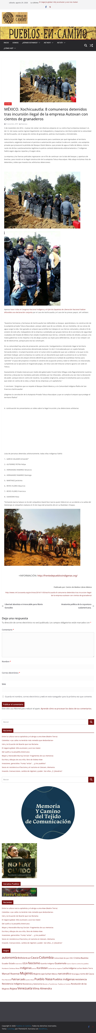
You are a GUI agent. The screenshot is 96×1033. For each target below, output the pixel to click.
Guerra (69, 963)
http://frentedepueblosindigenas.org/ (57, 575)
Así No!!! (47, 42)
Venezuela (24, 988)
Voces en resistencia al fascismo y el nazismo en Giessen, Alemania (28, 767)
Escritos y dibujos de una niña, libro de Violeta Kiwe (22, 759)
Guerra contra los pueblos (80, 964)
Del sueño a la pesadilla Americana (16, 752)
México (54, 974)
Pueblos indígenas (64, 979)
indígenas (25, 968)
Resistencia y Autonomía (32, 984)
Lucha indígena (69, 968)
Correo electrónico (11, 673)
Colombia (46, 957)
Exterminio (18, 963)
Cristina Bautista (81, 958)
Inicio (6, 42)
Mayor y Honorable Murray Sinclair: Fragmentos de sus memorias (27, 756)
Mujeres (26, 973)
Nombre (6, 661)
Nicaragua (76, 974)
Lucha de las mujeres (55, 968)
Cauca (35, 957)
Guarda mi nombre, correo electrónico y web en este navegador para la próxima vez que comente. (48, 696)
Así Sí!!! (60, 42)
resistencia (81, 979)
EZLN (25, 963)
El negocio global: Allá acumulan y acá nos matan (58, 3)
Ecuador (5, 963)
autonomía (9, 957)
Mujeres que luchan (42, 973)
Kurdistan (42, 968)
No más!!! (8, 104)
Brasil (27, 958)
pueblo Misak (30, 980)
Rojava (13, 988)
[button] (39, 42)
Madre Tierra (88, 968)
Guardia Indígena (47, 964)
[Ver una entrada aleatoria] (91, 45)
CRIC (71, 958)
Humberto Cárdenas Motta (10, 968)
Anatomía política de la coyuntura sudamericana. (76, 606)
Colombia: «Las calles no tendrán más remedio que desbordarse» (27, 740)
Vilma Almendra (42, 988)
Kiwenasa (24, 124)
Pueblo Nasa (43, 979)
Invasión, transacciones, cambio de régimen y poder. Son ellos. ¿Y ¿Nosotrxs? (32, 771)
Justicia (34, 968)
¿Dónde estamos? (30, 42)
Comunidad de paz (61, 958)
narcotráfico (64, 973)
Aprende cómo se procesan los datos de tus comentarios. (66, 708)
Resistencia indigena (12, 983)
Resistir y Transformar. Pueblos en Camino (56, 984)
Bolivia (21, 957)
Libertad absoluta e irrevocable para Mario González (24, 606)
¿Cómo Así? (8, 48)
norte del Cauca (87, 974)
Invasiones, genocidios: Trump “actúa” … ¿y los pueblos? (24, 763)
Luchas (79, 968)
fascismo (34, 963)
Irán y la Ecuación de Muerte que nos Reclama (20, 744)
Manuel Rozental (11, 973)
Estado (12, 963)
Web (4, 684)
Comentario (8, 629)
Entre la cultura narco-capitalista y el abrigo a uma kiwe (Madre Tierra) (29, 736)
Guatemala (60, 963)
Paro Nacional (6, 980)
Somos (15, 42)
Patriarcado (18, 979)
